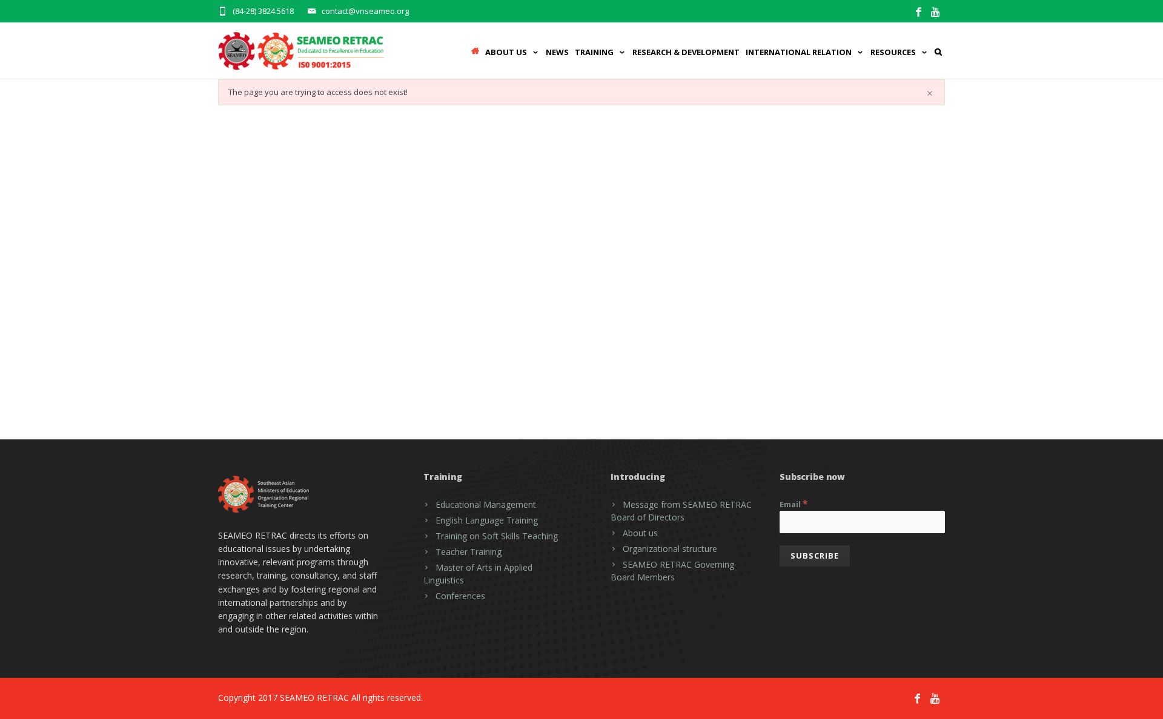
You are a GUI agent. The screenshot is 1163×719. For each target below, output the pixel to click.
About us (640, 533)
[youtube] (936, 12)
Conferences (460, 596)
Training (594, 52)
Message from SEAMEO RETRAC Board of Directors (681, 511)
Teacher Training (469, 551)
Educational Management (486, 504)
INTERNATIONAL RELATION (799, 52)
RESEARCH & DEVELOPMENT (686, 52)
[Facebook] (918, 12)
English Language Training (487, 520)
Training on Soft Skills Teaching (497, 536)
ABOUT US (506, 52)
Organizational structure (670, 548)
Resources (893, 52)
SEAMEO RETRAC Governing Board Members (672, 571)
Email (794, 503)
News (557, 52)
